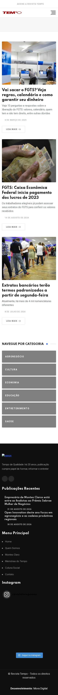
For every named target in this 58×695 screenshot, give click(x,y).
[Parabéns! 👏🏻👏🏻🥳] (29, 644)
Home (8, 541)
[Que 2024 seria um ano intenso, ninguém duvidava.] (29, 640)
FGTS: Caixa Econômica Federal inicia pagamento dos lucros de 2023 (27, 193)
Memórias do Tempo (16, 561)
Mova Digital (29, 688)
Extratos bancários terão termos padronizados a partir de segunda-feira (26, 290)
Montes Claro (12, 555)
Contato (9, 574)
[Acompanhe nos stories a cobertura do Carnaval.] (29, 649)
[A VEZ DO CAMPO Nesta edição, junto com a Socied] (29, 632)
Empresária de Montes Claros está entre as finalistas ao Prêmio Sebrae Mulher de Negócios (28, 501)
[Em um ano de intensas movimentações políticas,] (29, 636)
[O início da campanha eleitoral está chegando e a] (29, 615)
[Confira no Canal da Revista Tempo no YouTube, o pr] (29, 628)
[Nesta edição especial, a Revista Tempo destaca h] (29, 603)
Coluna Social (12, 568)
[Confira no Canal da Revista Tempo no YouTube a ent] (29, 607)
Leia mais (11, 129)
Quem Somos (12, 548)
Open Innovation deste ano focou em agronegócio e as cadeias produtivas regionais (29, 516)
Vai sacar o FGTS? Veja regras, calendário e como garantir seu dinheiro (27, 95)
